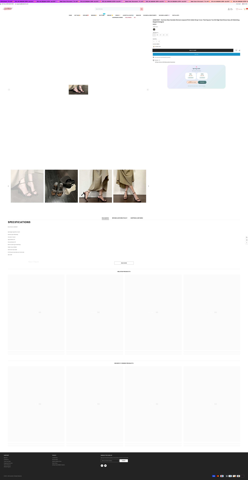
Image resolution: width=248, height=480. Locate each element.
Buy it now (196, 54)
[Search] (119, 9)
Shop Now (202, 82)
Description (105, 218)
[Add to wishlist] (236, 50)
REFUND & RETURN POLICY (119, 218)
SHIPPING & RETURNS (137, 218)
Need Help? (238, 3)
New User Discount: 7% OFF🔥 (74, 1)
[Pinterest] (102, 465)
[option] (78, 90)
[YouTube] (105, 465)
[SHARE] (239, 50)
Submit (124, 460)
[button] (9, 90)
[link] (36, 352)
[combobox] (117, 9)
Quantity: (155, 38)
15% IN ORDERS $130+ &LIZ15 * (51, 1)
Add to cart (193, 50)
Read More (124, 263)
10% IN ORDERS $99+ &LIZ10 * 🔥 (29, 1)
